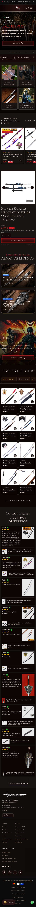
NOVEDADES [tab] (10, 379)
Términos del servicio (18, 894)
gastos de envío (17, 230)
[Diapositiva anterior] (10, 52)
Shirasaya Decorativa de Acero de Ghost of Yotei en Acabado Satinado (9, 489)
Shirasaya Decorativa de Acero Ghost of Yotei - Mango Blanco (26, 462)
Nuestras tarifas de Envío (9, 861)
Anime (4, 836)
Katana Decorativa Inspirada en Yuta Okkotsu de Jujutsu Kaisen (9, 408)
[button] (26, 8)
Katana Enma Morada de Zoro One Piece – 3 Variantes (12, 155)
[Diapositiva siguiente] (26, 52)
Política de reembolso (18, 888)
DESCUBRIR (28, 120)
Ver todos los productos (17, 501)
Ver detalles (29, 245)
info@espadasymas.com (9, 802)
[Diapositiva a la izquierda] (3, 187)
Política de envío (18, 897)
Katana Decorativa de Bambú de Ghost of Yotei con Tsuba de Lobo (9, 435)
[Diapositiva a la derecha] (32, 187)
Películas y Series (7, 839)
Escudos (4, 830)
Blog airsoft (18, 836)
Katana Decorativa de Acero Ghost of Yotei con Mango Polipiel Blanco (9, 462)
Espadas (4, 827)
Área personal (6, 852)
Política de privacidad (18, 891)
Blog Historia (18, 842)
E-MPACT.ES (29, 881)
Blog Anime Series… (20, 833)
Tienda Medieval (7, 833)
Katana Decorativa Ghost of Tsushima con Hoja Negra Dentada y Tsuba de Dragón (26, 435)
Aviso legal (18, 903)
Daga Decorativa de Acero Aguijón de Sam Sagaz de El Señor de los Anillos (26, 408)
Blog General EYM (20, 827)
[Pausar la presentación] (34, 52)
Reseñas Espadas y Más (9, 858)
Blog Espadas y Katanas (21, 839)
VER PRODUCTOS (16, 358)
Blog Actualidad (19, 830)
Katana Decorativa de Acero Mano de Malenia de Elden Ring (26, 489)
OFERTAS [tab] (25, 379)
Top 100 (4, 842)
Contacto (5, 855)
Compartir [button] (6, 245)
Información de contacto (18, 900)
